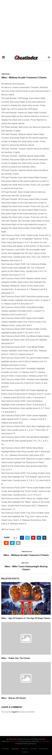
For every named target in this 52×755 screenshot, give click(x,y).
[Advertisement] (26, 27)
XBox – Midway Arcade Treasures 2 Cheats (26, 555)
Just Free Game (44, 741)
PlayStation (15, 749)
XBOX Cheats (6, 74)
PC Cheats (5, 749)
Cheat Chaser (14, 741)
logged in (15, 712)
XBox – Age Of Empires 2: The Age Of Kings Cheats (25, 618)
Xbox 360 (24, 749)
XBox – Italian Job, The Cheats (15, 658)
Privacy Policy (44, 749)
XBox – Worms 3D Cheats (13, 698)
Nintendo (33, 749)
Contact (25, 752)
